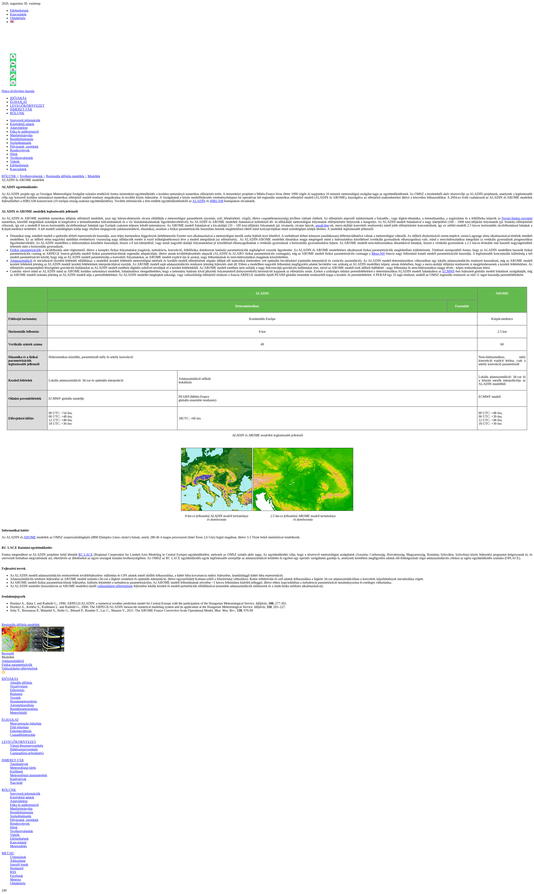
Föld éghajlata (19, 727)
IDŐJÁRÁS (18, 98)
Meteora (15, 879)
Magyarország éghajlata (25, 723)
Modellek (94, 176)
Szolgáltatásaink (20, 143)
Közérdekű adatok (22, 124)
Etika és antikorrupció (24, 131)
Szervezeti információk (25, 120)
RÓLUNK (17, 113)
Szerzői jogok (19, 864)
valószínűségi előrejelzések (115, 586)
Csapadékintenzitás (22, 735)
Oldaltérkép (17, 18)
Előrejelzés (17, 690)
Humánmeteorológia (23, 701)
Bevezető (8, 653)
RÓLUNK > (10, 176)
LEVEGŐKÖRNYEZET (27, 105)
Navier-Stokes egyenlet (516, 218)
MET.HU (8, 853)
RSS (13, 872)
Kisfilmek (16, 771)
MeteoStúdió (18, 712)
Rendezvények (20, 150)
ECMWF (448, 271)
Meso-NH (378, 253)
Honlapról (16, 868)
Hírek (14, 154)
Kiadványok (18, 779)
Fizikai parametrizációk (25, 250)
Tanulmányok (19, 764)
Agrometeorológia (22, 705)
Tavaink (15, 697)
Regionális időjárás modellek (21, 624)
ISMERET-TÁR (21, 109)
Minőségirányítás (21, 135)
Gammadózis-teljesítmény (27, 753)
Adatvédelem (19, 128)
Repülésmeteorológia (24, 709)
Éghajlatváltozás (20, 731)
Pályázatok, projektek (24, 146)
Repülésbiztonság (21, 139)
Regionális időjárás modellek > (66, 176)
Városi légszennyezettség (26, 745)
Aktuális (21, 682)
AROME (30, 537)
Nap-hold (16, 782)
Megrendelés (18, 846)
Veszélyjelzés (19, 686)
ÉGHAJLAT (18, 102)
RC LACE (85, 554)
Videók (15, 161)
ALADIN (198, 201)
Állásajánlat (17, 861)
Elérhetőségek (19, 10)
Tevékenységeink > (32, 176)
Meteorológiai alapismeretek (28, 775)
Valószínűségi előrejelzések (20, 668)
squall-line (322, 225)
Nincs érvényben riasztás (18, 91)
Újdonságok (18, 857)
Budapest (16, 694)
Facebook (16, 876)
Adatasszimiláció (21, 260)
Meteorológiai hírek (23, 767)
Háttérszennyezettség (24, 749)
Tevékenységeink (21, 158)
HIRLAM (216, 201)
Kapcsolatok (18, 14)
